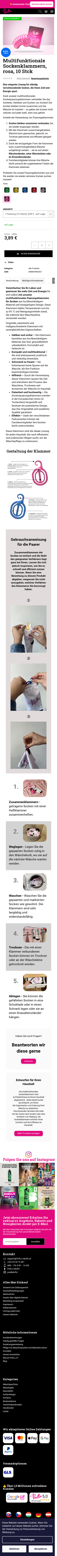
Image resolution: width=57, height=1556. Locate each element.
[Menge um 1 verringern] (34, 245)
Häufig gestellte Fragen (13, 1341)
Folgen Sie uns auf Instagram (29, 1159)
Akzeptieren (40, 1548)
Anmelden (35, 1241)
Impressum (8, 1304)
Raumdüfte (8, 1391)
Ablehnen (14, 1548)
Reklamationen (10, 1308)
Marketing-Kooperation (13, 1301)
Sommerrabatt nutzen (42, 4)
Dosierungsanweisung (13, 1344)
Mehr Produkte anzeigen (29, 1133)
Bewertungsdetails (40, 78)
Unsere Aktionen (10, 1314)
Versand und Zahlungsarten (15, 1287)
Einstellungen (27, 1539)
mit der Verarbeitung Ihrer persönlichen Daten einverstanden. (27, 1231)
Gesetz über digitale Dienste (15, 1297)
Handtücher (8, 1408)
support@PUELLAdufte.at (19, 1258)
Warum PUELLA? (10, 1358)
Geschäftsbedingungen (13, 1291)
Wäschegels (8, 1388)
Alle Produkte (33, 268)
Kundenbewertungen (12, 1337)
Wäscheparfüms (10, 1384)
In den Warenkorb (30, 253)
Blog (5, 1361)
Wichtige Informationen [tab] (32, 280)
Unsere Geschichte (11, 1354)
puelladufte (12, 1272)
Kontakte (7, 1351)
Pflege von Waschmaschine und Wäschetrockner (25, 1348)
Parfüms (7, 1398)
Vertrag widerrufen (11, 1311)
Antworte (28, 1061)
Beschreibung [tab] (12, 280)
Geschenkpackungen (12, 1404)
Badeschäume (9, 1401)
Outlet (5, 1411)
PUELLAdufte (13, 1269)
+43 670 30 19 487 (15, 1262)
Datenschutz (8, 1294)
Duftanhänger (9, 1394)
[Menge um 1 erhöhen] (48, 245)
